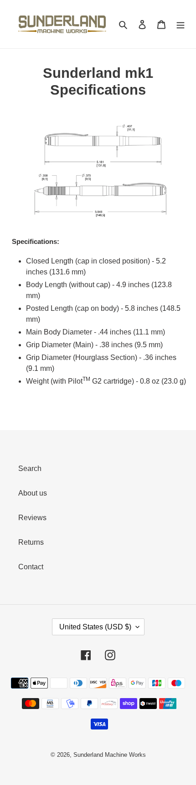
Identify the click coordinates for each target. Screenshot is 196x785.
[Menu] (180, 24)
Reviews (32, 518)
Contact (30, 567)
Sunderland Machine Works (109, 754)
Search (29, 468)
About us (32, 493)
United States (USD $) (95, 627)
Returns (31, 542)
